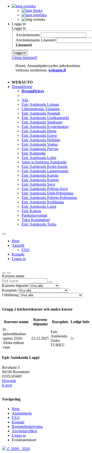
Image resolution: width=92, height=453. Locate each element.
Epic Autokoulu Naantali (41, 113)
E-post (7, 385)
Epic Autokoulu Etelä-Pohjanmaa (47, 193)
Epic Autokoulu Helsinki (41, 140)
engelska (39, 15)
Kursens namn (13, 276)
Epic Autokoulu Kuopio (40, 180)
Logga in (19, 24)
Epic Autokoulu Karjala (40, 175)
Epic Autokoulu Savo (38, 184)
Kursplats (9, 290)
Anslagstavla (22, 413)
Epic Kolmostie (34, 153)
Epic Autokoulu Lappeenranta (45, 171)
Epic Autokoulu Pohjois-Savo (45, 189)
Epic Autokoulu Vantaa (40, 144)
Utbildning (10, 295)
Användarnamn (28, 35)
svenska (29, 6)
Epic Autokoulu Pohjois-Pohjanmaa (49, 197)
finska (37, 10)
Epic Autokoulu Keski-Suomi (44, 166)
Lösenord (48, 40)
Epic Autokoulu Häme (39, 131)
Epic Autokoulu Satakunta (42, 122)
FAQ (25, 250)
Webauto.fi (57, 70)
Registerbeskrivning (27, 426)
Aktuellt (18, 245)
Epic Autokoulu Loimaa (40, 104)
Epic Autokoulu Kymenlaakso (45, 126)
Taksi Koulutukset (36, 220)
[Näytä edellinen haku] (9, 273)
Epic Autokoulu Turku (39, 224)
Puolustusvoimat (34, 215)
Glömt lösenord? (25, 57)
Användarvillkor (24, 431)
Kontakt (18, 254)
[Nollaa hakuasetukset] (4, 273)
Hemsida (9, 381)
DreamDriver (22, 87)
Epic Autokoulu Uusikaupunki (45, 118)
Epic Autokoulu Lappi (39, 206)
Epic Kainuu (31, 211)
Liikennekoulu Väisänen (41, 109)
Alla (25, 100)
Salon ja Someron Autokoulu (44, 162)
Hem (15, 241)
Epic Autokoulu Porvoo (40, 149)
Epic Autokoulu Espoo (39, 135)
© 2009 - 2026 (18, 449)
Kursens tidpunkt (15, 285)
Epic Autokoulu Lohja (39, 158)
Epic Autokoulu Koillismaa (43, 202)
